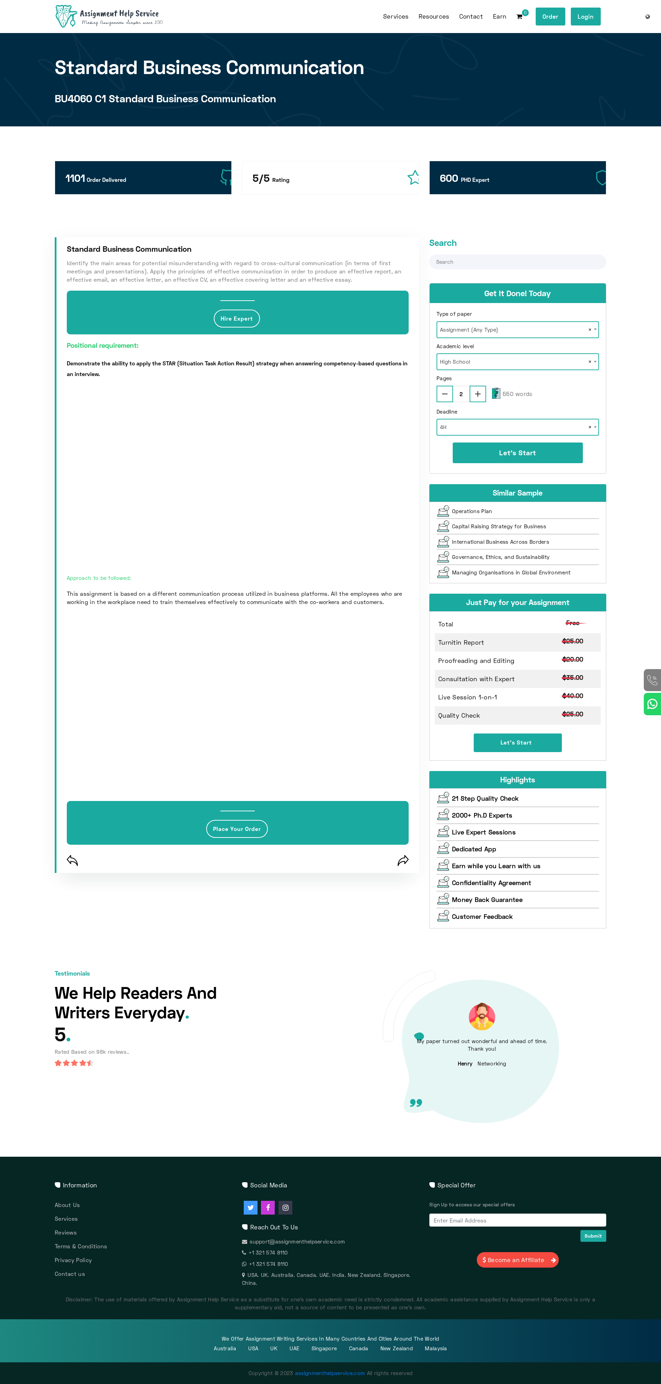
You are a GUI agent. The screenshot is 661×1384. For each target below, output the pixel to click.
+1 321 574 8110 (268, 1252)
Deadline (447, 411)
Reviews (66, 1232)
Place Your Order (237, 828)
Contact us (70, 1273)
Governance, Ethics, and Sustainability (500, 557)
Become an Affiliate (516, 1259)
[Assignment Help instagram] (285, 1208)
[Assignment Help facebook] (268, 1208)
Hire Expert (237, 318)
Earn (499, 16)
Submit (593, 1236)
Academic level (455, 346)
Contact (471, 16)
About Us (67, 1204)
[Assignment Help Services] (120, 16)
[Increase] (478, 394)
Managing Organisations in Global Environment (511, 572)
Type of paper (454, 314)
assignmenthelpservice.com (330, 1373)
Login (586, 16)
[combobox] (518, 327)
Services (66, 1218)
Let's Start (517, 452)
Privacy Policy (73, 1260)
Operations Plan (472, 511)
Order (550, 16)
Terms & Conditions (81, 1246)
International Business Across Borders (500, 542)
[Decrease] (445, 394)
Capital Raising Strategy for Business (499, 526)
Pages (444, 378)
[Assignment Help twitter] (251, 1208)
